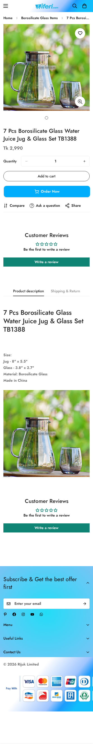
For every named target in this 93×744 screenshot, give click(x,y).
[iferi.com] (46, 6)
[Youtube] (32, 614)
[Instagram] (23, 614)
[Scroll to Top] (84, 719)
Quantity (10, 161)
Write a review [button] (46, 262)
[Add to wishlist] (80, 33)
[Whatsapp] (41, 614)
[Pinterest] (5, 614)
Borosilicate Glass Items (39, 17)
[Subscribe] (85, 603)
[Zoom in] (80, 101)
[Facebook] (14, 614)
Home (7, 17)
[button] (84, 6)
